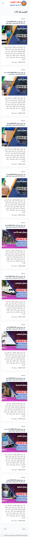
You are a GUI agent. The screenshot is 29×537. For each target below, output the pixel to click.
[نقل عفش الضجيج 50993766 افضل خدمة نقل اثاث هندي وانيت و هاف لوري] (14, 187)
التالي (5, 528)
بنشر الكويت (23, 18)
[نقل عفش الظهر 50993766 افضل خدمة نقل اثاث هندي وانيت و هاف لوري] (14, 442)
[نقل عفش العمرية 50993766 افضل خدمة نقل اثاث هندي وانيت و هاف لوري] (14, 35)
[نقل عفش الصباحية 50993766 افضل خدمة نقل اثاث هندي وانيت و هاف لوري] (14, 391)
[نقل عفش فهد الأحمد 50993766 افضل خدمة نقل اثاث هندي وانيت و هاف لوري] (14, 238)
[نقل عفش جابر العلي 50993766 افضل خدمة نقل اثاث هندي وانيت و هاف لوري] (14, 289)
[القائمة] (3, 3)
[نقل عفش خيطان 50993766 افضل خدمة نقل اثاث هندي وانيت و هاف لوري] (14, 137)
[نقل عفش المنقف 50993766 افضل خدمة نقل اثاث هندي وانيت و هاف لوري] (14, 340)
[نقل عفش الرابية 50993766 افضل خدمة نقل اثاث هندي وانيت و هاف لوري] (14, 86)
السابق (23, 528)
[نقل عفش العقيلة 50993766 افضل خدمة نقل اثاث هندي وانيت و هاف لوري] (14, 493)
